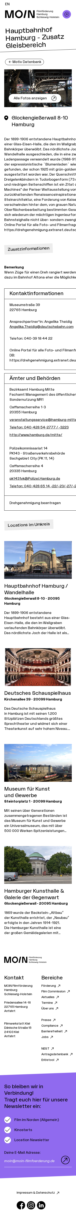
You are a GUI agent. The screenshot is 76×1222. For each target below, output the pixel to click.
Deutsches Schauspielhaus (37, 693)
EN (7, 4)
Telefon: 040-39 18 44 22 (31, 338)
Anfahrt (9, 1011)
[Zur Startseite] (38, 960)
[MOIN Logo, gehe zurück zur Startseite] (33, 14)
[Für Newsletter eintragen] (64, 1160)
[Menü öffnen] (66, 14)
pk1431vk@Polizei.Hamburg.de (35, 478)
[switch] (31, 1120)
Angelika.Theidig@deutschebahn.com (41, 326)
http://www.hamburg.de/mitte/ (36, 435)
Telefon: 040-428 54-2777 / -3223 (39, 427)
